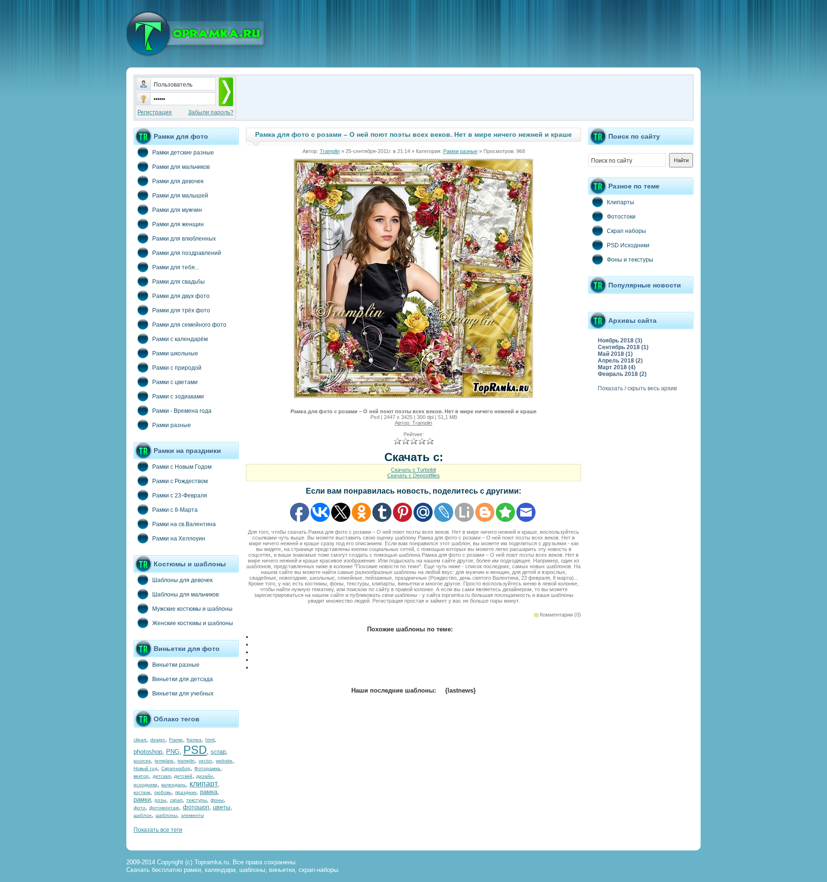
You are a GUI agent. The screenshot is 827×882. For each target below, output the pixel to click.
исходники (145, 784)
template (164, 760)
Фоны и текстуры (630, 259)
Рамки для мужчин (177, 210)
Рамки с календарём (180, 339)
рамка (208, 791)
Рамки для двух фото (181, 296)
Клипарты (620, 202)
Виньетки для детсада (182, 679)
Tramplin (330, 151)
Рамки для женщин (178, 224)
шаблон (143, 815)
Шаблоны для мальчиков (185, 594)
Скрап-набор (175, 768)
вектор (141, 776)
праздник (185, 792)
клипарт (204, 784)
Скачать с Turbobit (413, 470)
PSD (195, 749)
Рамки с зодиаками (178, 396)
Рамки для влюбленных (184, 238)
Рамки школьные (175, 353)
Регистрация (154, 112)
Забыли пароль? (211, 112)
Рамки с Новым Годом (182, 466)
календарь (173, 784)
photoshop (148, 751)
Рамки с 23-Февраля (179, 495)
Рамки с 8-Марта (175, 510)
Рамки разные (171, 425)
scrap (218, 751)
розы (160, 800)
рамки (142, 799)
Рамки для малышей (180, 195)
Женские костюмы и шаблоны (192, 623)
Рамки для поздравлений (186, 253)
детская (161, 776)
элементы (192, 815)
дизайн (204, 776)
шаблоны (166, 815)
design (157, 739)
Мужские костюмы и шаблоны (192, 609)
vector (205, 760)
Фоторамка (207, 768)
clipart (140, 739)
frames (194, 739)
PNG (172, 751)
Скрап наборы (626, 231)
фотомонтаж (164, 807)
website (224, 760)
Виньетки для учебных (182, 693)
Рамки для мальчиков (181, 167)
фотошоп (196, 807)
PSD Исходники (628, 245)
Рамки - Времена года (182, 411)
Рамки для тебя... (175, 267)
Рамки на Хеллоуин (178, 538)
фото (139, 807)
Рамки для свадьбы (178, 281)
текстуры (196, 800)
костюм (142, 792)
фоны (217, 800)
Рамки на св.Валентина (184, 524)
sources (142, 760)
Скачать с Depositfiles (413, 475)
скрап (176, 800)
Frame (176, 739)
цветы (221, 807)
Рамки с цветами (175, 382)
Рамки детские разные (183, 152)
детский (183, 776)
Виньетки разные (176, 665)
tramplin (186, 760)
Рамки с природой (176, 367)
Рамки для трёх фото (181, 310)
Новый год (145, 768)
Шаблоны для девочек (182, 580)
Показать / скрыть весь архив (637, 388)
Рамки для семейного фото (189, 324)
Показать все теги (158, 830)
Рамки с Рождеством (180, 481)
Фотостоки (621, 216)
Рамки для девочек (177, 181)
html (209, 739)
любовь (162, 792)
